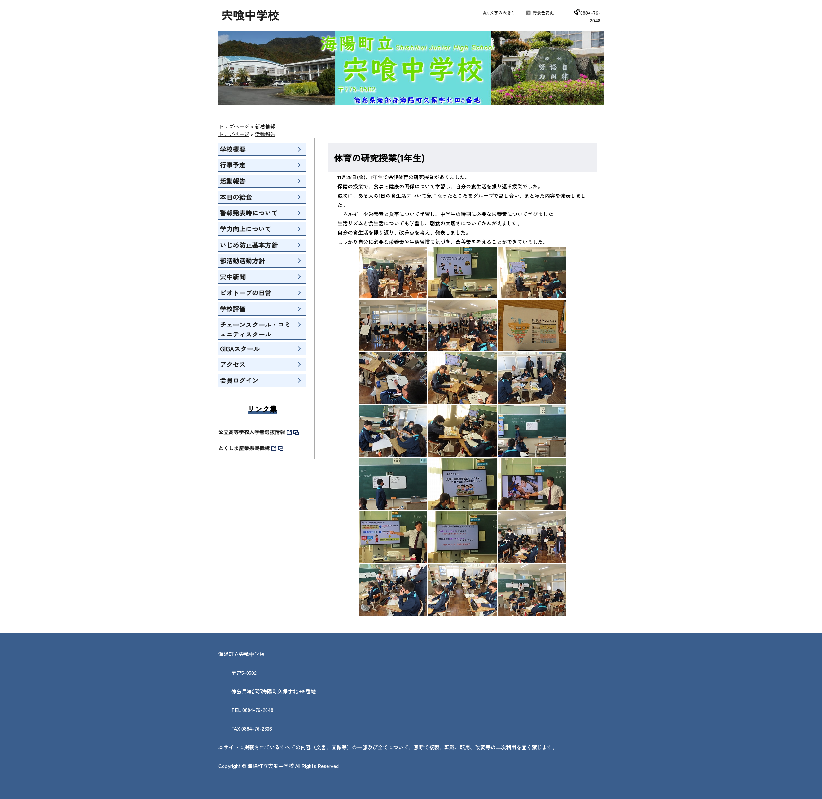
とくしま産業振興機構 (244, 448)
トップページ (233, 126)
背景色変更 (543, 13)
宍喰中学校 (250, 14)
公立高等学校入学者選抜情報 (251, 432)
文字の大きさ (502, 13)
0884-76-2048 (590, 16)
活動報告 (265, 134)
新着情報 (265, 126)
